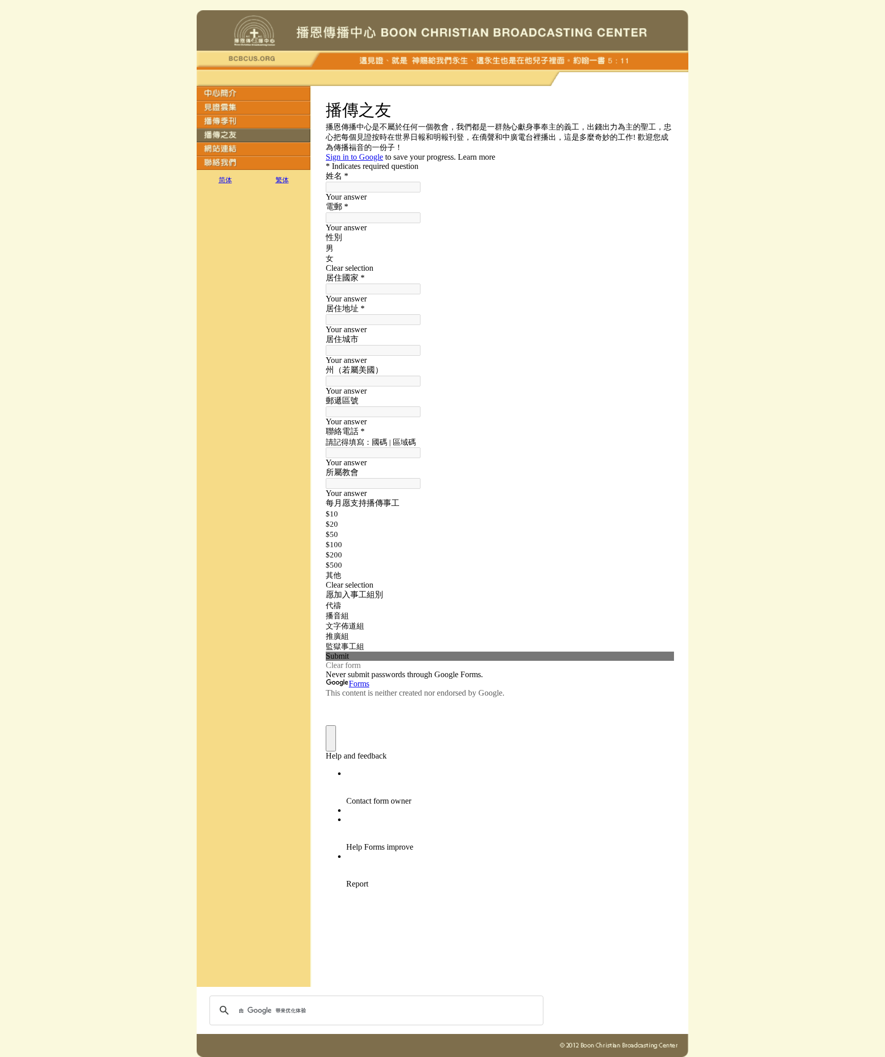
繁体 (282, 179)
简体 (225, 179)
